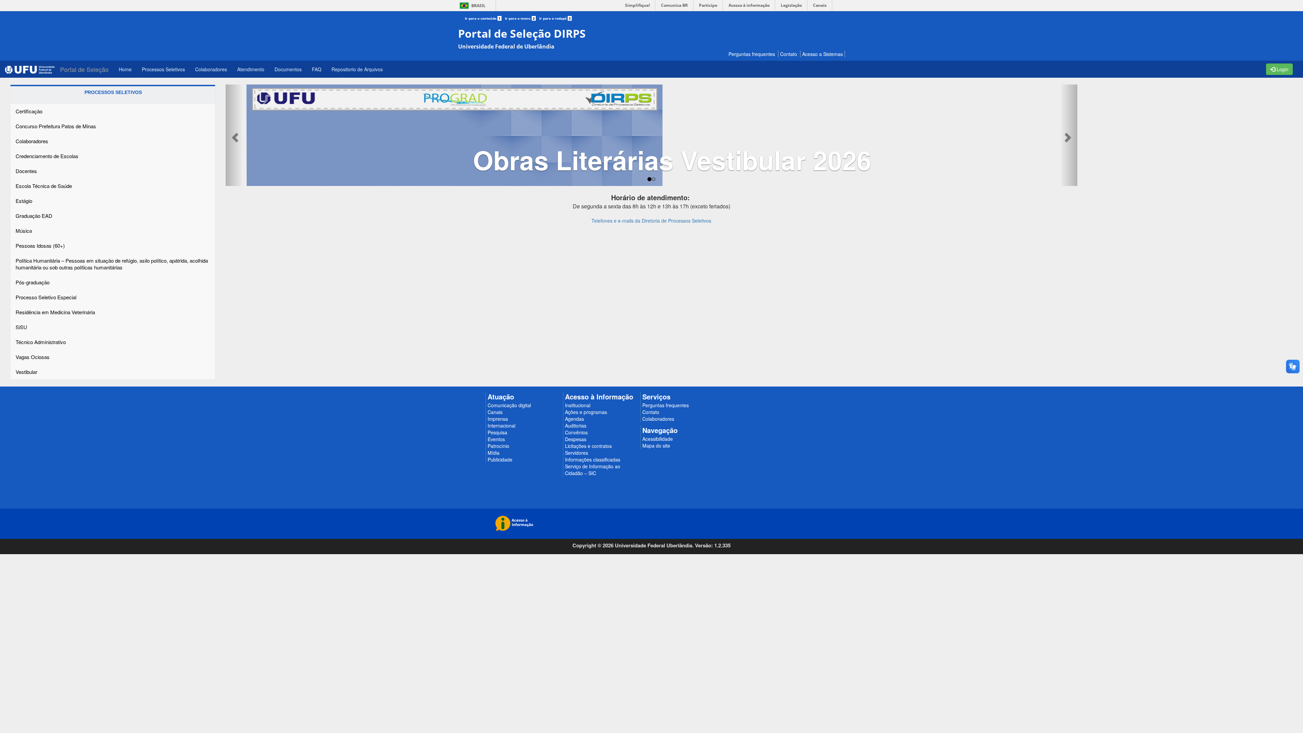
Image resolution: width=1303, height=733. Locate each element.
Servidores (576, 452)
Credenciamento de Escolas (47, 155)
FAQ (316, 69)
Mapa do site (656, 445)
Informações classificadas (592, 459)
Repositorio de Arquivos (357, 69)
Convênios (576, 432)
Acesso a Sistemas (822, 54)
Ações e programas (586, 412)
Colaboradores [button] (211, 69)
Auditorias (575, 425)
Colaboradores (32, 141)
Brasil (471, 5)
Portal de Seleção (84, 69)
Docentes (26, 170)
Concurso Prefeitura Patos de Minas (56, 126)
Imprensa (498, 418)
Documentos (288, 69)
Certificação (29, 111)
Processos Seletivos (163, 69)
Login (1281, 69)
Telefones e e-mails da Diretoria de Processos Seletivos (651, 222)
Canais (495, 412)
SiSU (21, 327)
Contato (788, 54)
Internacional (501, 425)
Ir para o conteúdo (483, 18)
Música (24, 230)
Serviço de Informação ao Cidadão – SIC (592, 469)
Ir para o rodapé (555, 18)
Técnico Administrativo (41, 341)
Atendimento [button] (250, 69)
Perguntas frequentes (752, 54)
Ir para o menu (520, 18)
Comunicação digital (509, 405)
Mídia (493, 452)
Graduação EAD (34, 215)
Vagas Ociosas (33, 356)
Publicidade (500, 459)
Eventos (496, 439)
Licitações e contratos (588, 446)
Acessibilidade (657, 438)
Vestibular (26, 371)
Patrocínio (498, 446)
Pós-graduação (33, 282)
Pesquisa (497, 432)
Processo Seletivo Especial (46, 297)
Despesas (575, 439)
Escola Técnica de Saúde (44, 185)
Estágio (24, 200)
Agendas (574, 418)
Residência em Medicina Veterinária (55, 312)
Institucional (577, 405)
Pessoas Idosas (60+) (40, 245)
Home (125, 69)
